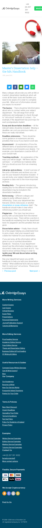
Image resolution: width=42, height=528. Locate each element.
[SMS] (26, 87)
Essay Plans (6, 314)
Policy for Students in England (13, 422)
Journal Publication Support (12, 323)
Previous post (10, 271)
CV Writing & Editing (9, 354)
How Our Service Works (10, 388)
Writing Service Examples (11, 438)
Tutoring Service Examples (12, 447)
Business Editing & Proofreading (14, 351)
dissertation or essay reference (15, 205)
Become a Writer (8, 385)
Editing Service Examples (11, 441)
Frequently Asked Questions (12, 391)
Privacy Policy (7, 425)
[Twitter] (9, 87)
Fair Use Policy (7, 419)
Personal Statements (10, 320)
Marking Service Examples (12, 444)
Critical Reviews (8, 311)
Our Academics (8, 382)
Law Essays (6, 308)
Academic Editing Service (11, 342)
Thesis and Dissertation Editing (13, 348)
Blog (4, 374)
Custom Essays (8, 305)
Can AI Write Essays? (10, 371)
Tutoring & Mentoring (10, 326)
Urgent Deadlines (8, 410)
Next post (34, 271)
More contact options (10, 461)
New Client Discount (9, 407)
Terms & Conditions (9, 416)
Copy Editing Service (9, 345)
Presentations (7, 317)
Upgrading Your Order (10, 413)
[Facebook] (15, 87)
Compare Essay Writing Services (14, 368)
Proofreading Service (10, 339)
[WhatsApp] (32, 87)
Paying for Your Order (10, 393)
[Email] (21, 87)
